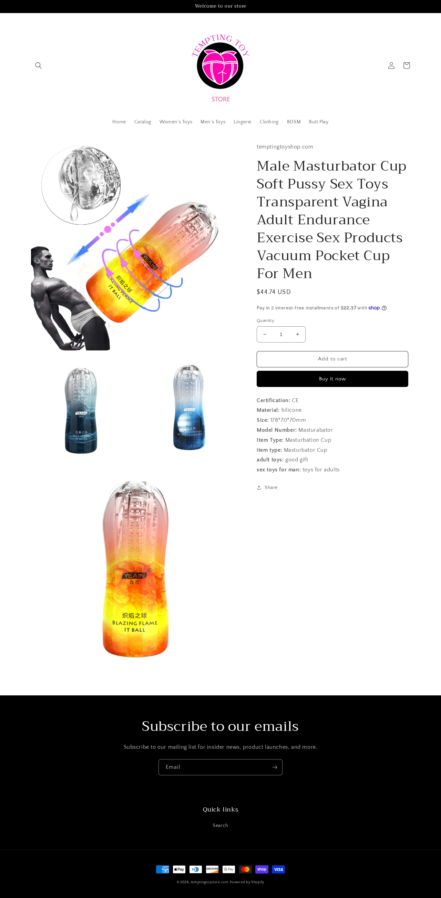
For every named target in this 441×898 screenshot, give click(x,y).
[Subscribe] (274, 767)
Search (220, 825)
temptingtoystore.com (210, 882)
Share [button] (271, 487)
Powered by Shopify (247, 882)
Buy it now (332, 378)
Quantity (265, 320)
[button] (38, 65)
